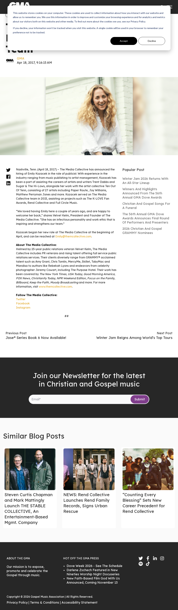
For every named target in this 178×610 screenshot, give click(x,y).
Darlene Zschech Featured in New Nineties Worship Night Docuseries (93, 572)
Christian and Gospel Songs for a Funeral (146, 206)
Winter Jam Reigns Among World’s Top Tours (134, 337)
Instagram (23, 307)
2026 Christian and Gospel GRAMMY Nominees (142, 231)
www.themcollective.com (55, 286)
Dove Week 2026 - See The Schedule (94, 566)
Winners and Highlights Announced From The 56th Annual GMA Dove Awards (142, 193)
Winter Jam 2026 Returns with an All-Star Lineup (145, 181)
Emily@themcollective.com (73, 236)
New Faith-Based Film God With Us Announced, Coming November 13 (93, 580)
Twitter (20, 299)
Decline (152, 40)
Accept (124, 40)
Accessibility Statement (80, 602)
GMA (20, 58)
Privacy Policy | (18, 602)
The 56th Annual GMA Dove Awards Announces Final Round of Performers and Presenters (145, 218)
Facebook (23, 303)
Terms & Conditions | (46, 602)
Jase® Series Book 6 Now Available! (36, 337)
